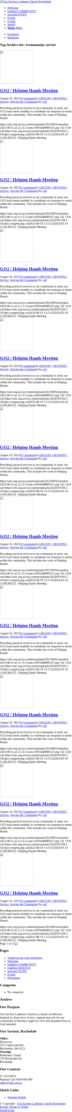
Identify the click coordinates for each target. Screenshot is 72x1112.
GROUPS (45, 98)
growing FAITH (17, 971)
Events (11, 974)
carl (44, 101)
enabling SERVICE (18, 967)
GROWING (59, 98)
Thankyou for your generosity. (25, 957)
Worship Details (16, 1097)
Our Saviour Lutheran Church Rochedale (41, 1103)
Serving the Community (24, 101)
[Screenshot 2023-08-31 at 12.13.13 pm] (16, 82)
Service (4, 101)
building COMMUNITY (22, 964)
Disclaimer (13, 977)
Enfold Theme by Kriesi (14, 1106)
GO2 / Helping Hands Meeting (29, 90)
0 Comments (27, 98)
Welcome (12, 961)
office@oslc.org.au (11, 1082)
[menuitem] (39, 8)
